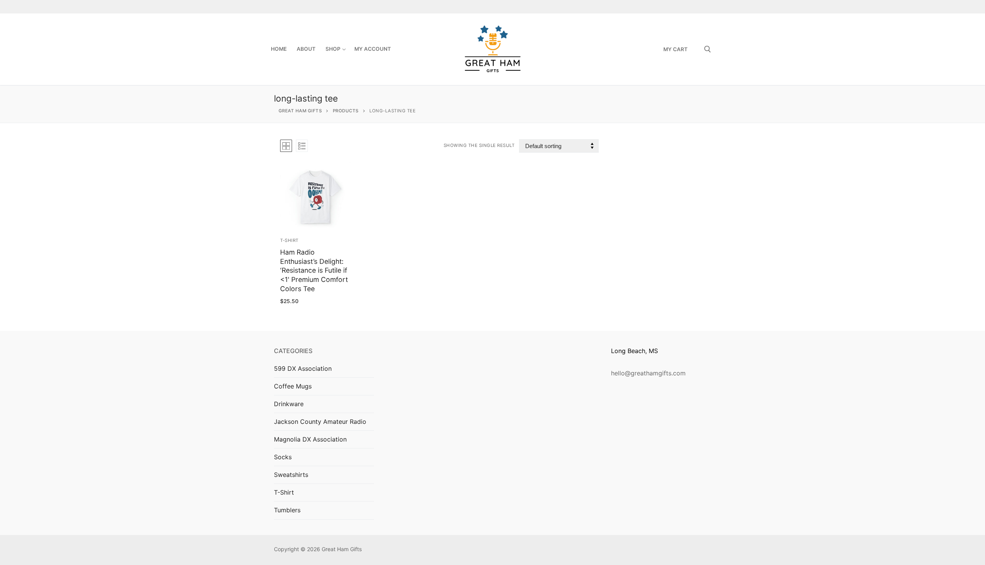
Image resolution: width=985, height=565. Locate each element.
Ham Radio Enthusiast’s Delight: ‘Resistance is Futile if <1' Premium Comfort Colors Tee (314, 270)
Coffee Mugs (293, 386)
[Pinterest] (705, 6)
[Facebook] (678, 6)
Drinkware (289, 404)
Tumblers (287, 510)
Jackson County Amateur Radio (320, 421)
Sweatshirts (291, 474)
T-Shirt (289, 240)
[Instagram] (692, 6)
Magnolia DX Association (310, 439)
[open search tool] (707, 49)
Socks (283, 457)
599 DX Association (303, 368)
